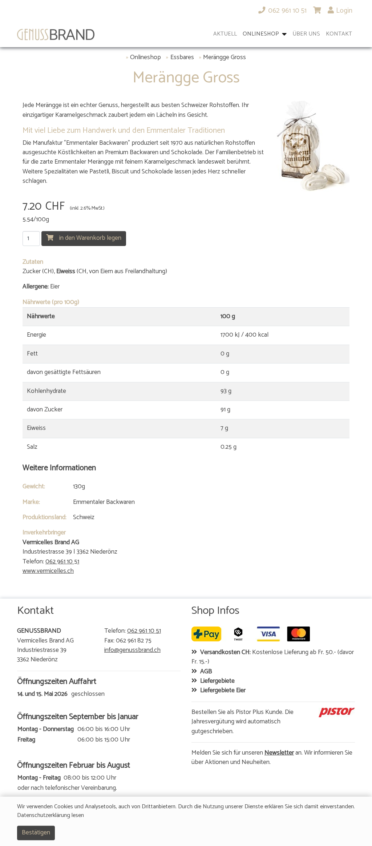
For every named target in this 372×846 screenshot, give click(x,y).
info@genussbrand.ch (132, 650)
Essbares (182, 57)
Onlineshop (145, 57)
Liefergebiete (217, 681)
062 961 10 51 (62, 562)
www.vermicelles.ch (48, 571)
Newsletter (279, 753)
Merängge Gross (224, 57)
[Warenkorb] (317, 11)
